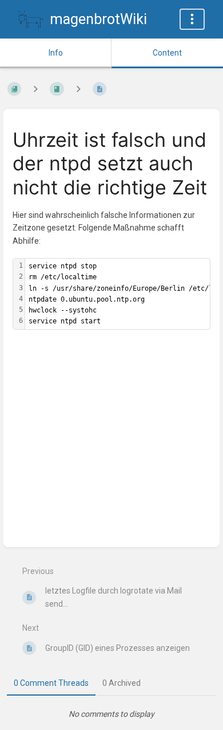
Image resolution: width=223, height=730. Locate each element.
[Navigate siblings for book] (35, 88)
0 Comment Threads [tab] (51, 683)
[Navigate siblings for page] (78, 88)
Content (167, 52)
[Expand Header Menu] (192, 19)
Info (56, 52)
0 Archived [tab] (121, 683)
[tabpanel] (111, 714)
